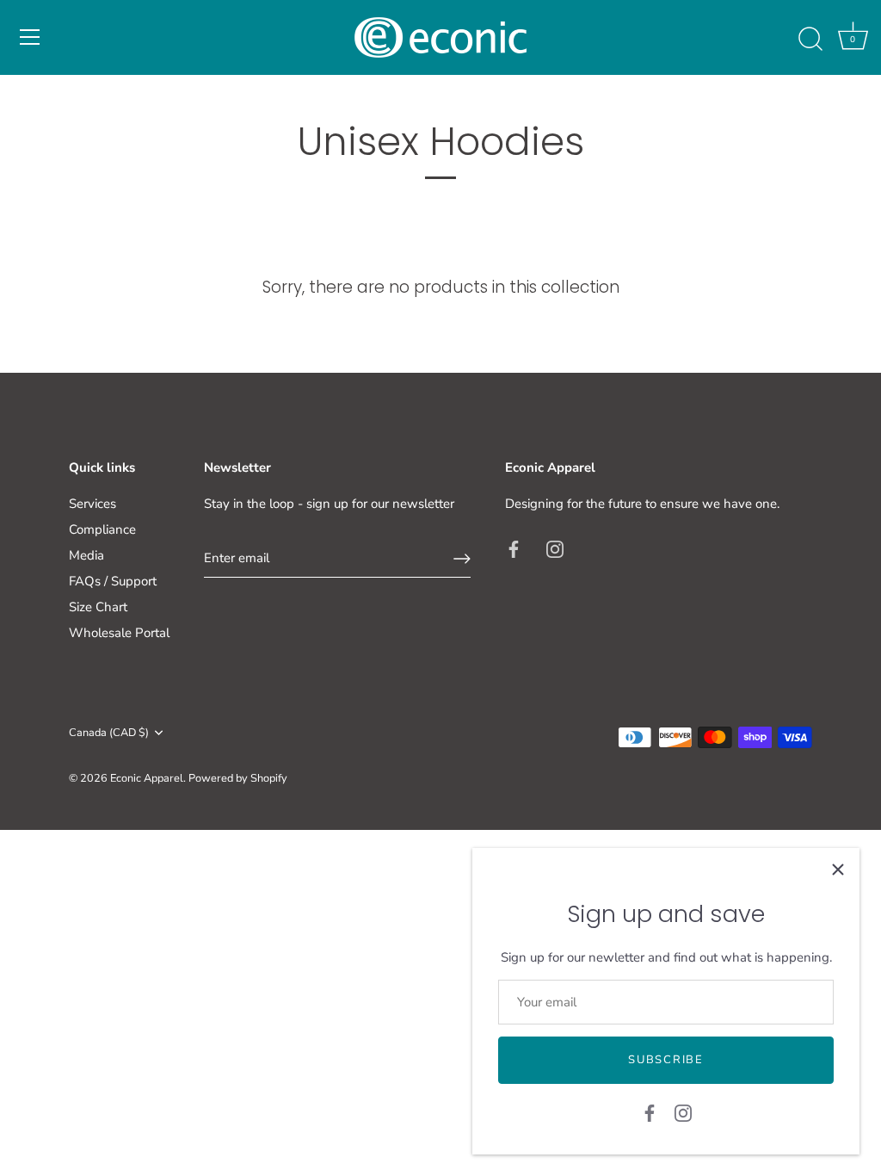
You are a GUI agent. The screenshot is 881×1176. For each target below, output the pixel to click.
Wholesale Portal (119, 632)
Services (92, 503)
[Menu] (30, 37)
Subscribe (665, 1060)
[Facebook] (649, 1112)
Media (86, 555)
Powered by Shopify (237, 778)
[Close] (838, 869)
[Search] (810, 40)
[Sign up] (462, 558)
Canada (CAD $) (109, 733)
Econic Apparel (146, 778)
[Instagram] (683, 1112)
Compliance (102, 529)
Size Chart (98, 607)
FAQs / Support (113, 581)
